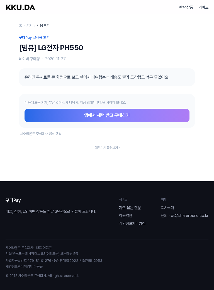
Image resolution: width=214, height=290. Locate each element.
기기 (29, 25)
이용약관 (125, 215)
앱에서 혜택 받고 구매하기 (107, 115)
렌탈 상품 (186, 7)
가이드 (203, 7)
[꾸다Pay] (21, 7)
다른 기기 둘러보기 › (107, 148)
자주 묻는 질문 (130, 208)
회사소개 (167, 208)
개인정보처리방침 (132, 223)
